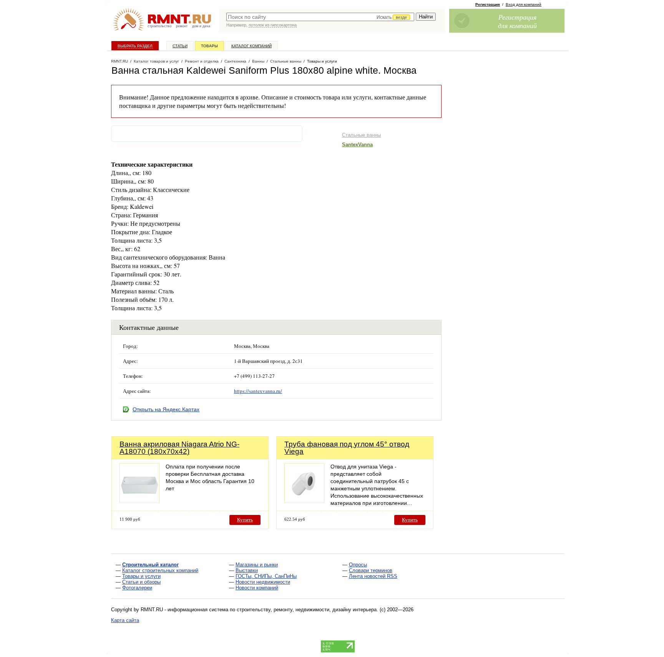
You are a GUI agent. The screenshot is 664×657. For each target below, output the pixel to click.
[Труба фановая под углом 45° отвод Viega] (304, 501)
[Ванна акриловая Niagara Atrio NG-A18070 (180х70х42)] (139, 501)
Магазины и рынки (257, 565)
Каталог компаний (251, 46)
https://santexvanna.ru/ (258, 390)
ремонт (182, 26)
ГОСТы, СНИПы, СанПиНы (266, 576)
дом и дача (201, 26)
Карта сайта (125, 620)
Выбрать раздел (135, 46)
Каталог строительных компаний (160, 570)
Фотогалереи (137, 588)
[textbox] (320, 17)
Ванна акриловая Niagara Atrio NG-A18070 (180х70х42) (179, 447)
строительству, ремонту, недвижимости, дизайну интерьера (307, 609)
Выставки (247, 570)
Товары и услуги (141, 576)
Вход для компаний (523, 4)
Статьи (180, 46)
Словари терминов (370, 570)
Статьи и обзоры (141, 582)
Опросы (358, 565)
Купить (245, 520)
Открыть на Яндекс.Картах (166, 409)
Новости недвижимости (263, 582)
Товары (209, 46)
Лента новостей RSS (373, 576)
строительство (159, 26)
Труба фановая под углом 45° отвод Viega (346, 447)
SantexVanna (357, 144)
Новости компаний (257, 588)
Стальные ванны (361, 135)
